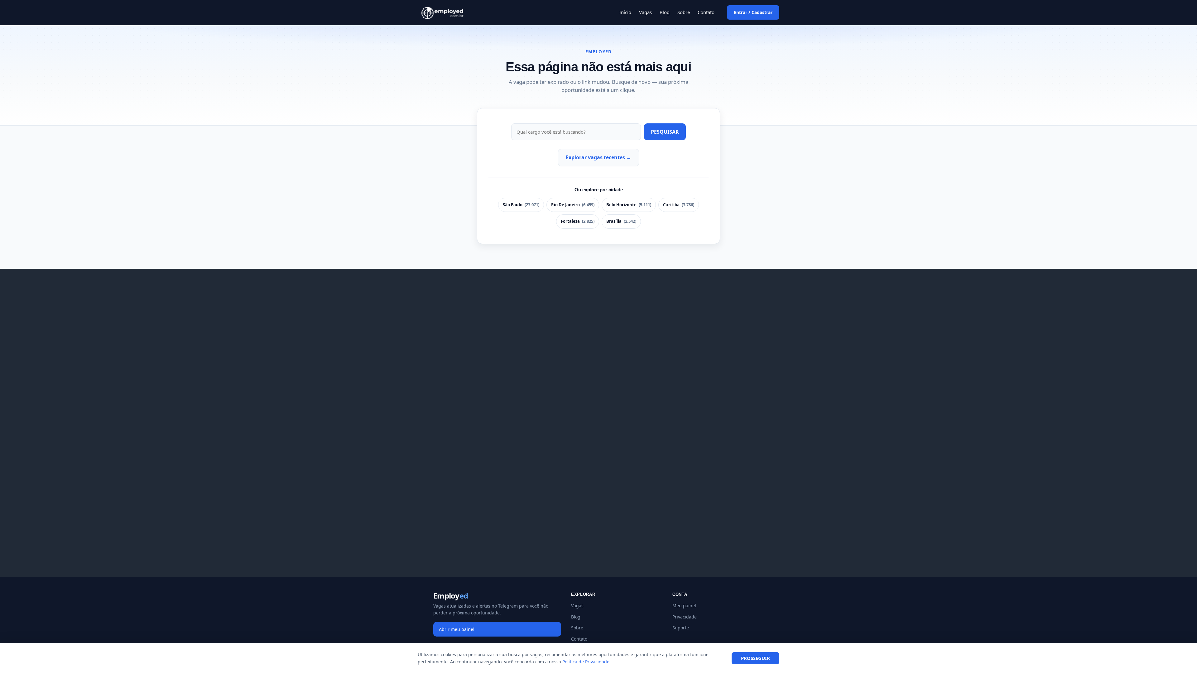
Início (625, 12)
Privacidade (684, 617)
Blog (665, 12)
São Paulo (521, 205)
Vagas (645, 12)
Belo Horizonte (628, 205)
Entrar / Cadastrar (753, 12)
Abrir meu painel (456, 629)
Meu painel (684, 606)
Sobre (683, 12)
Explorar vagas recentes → (598, 157)
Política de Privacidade (585, 662)
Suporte (680, 628)
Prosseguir (755, 658)
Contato (706, 12)
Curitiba (678, 205)
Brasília (621, 221)
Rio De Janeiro (572, 205)
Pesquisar (665, 131)
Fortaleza (577, 221)
